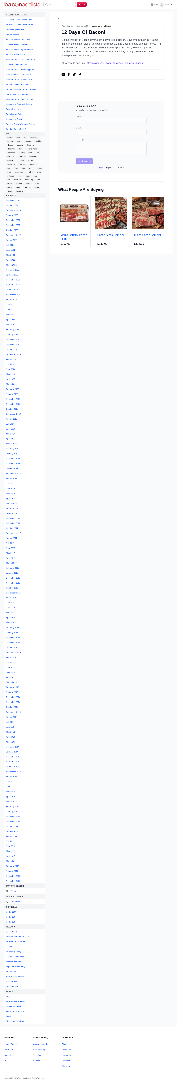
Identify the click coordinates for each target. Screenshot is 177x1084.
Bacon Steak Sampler (110, 234)
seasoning (29, 180)
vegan (9, 191)
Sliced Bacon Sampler (147, 234)
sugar (9, 188)
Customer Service (41, 1044)
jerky (16, 168)
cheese (10, 145)
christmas (11, 149)
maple (39, 168)
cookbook (11, 153)
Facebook (66, 1050)
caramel (28, 141)
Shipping (37, 1055)
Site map (66, 1066)
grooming (20, 160)
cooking (22, 153)
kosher (31, 168)
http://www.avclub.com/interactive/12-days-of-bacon (114, 63)
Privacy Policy (39, 1050)
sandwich (17, 180)
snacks (28, 184)
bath (18, 137)
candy (19, 141)
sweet (18, 188)
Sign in (101, 167)
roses (28, 176)
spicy (37, 184)
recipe (20, 176)
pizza (39, 172)
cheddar (38, 141)
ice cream (22, 164)
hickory (30, 160)
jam (8, 168)
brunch (10, 141)
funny (38, 153)
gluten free (22, 157)
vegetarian (20, 191)
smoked (19, 184)
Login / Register (11, 1044)
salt (8, 180)
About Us (8, 1055)
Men (103, 26)
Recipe (108, 26)
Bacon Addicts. (23, 1078)
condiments (32, 149)
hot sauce (11, 164)
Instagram (66, 1055)
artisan (10, 137)
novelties (30, 172)
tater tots (27, 188)
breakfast (33, 137)
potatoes (10, 176)
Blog (64, 1044)
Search (82, 4)
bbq (25, 137)
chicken (20, 145)
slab (38, 180)
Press (6, 1061)
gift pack (10, 157)
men (9, 172)
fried (30, 153)
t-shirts (36, 188)
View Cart (8, 1050)
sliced (9, 184)
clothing (21, 149)
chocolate (30, 145)
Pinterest (66, 1061)
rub (35, 176)
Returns (36, 1061)
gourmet (32, 157)
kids (23, 168)
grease (10, 160)
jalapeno (33, 164)
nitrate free (19, 172)
